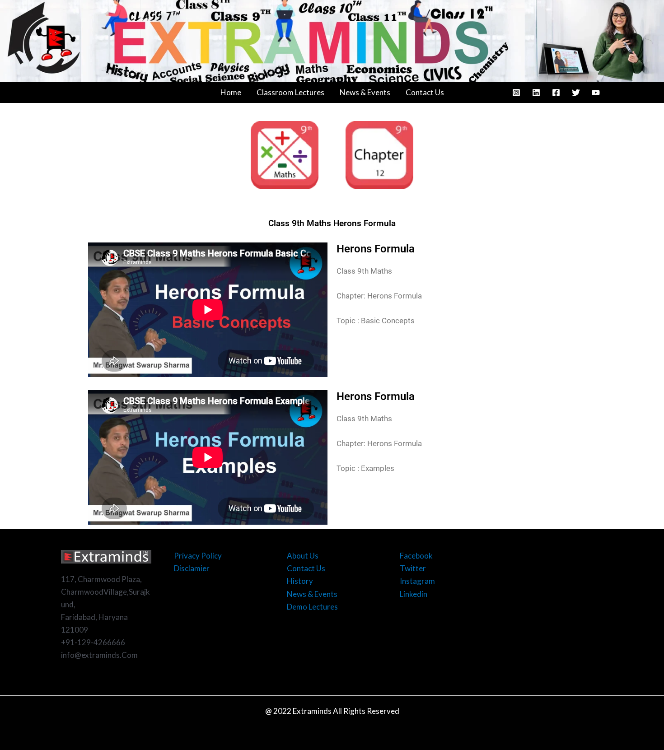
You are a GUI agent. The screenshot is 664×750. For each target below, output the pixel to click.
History (300, 581)
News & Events (365, 92)
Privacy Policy (198, 555)
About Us (302, 555)
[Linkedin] (536, 92)
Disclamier (192, 568)
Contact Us (425, 92)
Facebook (416, 555)
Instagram (417, 581)
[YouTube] (596, 92)
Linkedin (413, 594)
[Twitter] (576, 92)
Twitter (413, 568)
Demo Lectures (312, 606)
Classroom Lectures (290, 92)
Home (230, 92)
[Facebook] (556, 92)
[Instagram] (516, 92)
